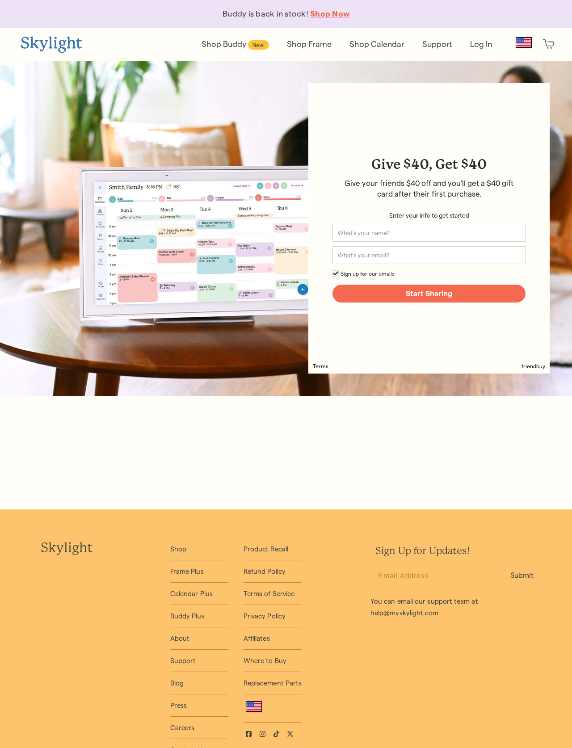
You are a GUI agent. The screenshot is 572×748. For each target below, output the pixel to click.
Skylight (67, 548)
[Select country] (523, 42)
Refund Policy (265, 571)
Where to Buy (265, 660)
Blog (177, 683)
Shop (178, 549)
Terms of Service (269, 593)
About (179, 638)
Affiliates (257, 638)
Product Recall (266, 549)
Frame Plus (187, 571)
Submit (522, 575)
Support (183, 660)
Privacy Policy (265, 616)
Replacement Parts (273, 683)
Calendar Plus (191, 593)
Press (178, 705)
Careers (182, 727)
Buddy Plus (187, 616)
